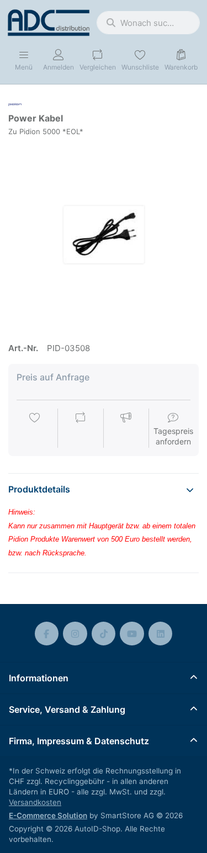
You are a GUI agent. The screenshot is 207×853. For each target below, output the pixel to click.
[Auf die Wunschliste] (34, 429)
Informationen (38, 678)
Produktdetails (39, 489)
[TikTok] (104, 634)
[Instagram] (75, 634)
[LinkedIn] (160, 634)
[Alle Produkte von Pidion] (15, 103)
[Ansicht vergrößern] (103, 234)
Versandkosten (35, 802)
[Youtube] (132, 634)
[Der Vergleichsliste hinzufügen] (80, 429)
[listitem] (103, 234)
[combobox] (148, 22)
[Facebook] (47, 634)
